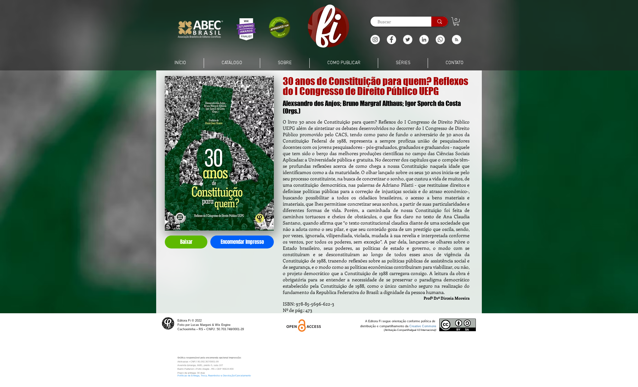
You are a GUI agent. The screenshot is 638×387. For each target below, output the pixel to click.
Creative (415, 326)
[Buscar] (439, 22)
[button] (456, 39)
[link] (456, 21)
